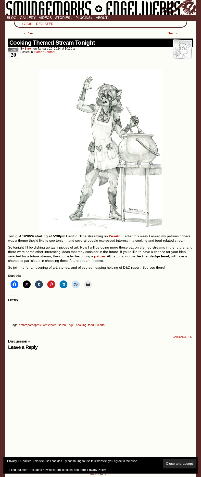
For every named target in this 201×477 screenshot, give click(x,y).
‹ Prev (29, 33)
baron (29, 48)
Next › (172, 33)
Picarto (100, 325)
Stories (63, 18)
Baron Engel (66, 325)
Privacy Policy (96, 470)
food (91, 325)
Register (44, 24)
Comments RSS (182, 336)
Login (27, 24)
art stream (49, 325)
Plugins (83, 18)
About (103, 18)
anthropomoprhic (30, 325)
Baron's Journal (44, 52)
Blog (11, 18)
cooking (81, 325)
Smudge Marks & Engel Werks (100, 7)
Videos (45, 18)
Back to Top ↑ (98, 474)
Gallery (28, 18)
